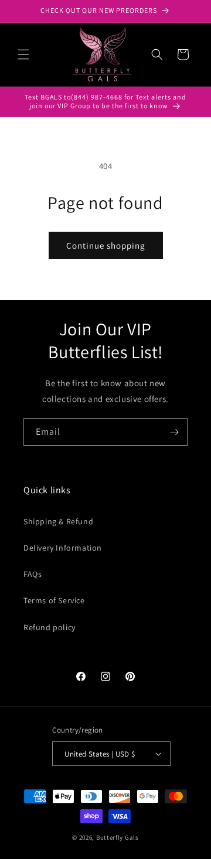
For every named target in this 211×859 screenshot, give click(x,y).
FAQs (32, 574)
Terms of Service (54, 600)
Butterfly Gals (117, 837)
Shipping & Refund (58, 521)
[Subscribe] (174, 432)
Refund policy (49, 627)
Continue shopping (105, 245)
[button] (23, 54)
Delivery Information (62, 547)
